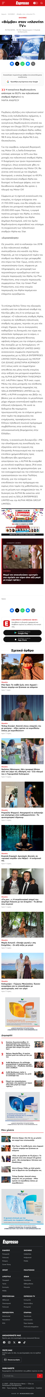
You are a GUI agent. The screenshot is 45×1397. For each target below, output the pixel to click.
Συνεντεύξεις (28, 1303)
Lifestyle (6, 1276)
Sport (5, 1270)
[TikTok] (24, 1342)
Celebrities (27, 1254)
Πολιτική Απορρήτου (26, 1388)
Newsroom (27, 30)
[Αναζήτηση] (41, 3)
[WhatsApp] (22, 64)
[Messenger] (28, 64)
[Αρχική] (10, 1242)
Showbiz (28, 1250)
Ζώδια (26, 1276)
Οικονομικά (6, 1303)
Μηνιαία (27, 1287)
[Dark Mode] (35, 3)
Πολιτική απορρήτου (31, 1327)
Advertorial (6, 1316)
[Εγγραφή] (40, 1376)
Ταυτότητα (27, 1316)
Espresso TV (29, 1296)
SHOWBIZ (22, 17)
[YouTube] (19, 1342)
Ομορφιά (5, 1280)
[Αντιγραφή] (33, 64)
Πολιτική (5, 1257)
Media (26, 1261)
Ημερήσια (27, 1280)
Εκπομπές (27, 1300)
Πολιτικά (5, 1307)
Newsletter (6, 1320)
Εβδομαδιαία (28, 1284)
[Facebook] (12, 64)
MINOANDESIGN (27, 1393)
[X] (14, 1342)
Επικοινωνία (28, 1320)
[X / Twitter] (17, 64)
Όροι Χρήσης (28, 1323)
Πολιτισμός (29, 1270)
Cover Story (6, 1264)
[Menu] (3, 3)
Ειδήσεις (6, 1250)
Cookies (39, 1388)
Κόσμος (5, 1261)
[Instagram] (9, 1342)
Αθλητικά (5, 1300)
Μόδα (4, 1291)
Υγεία (4, 1284)
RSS (3, 1323)
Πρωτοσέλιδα (8, 1296)
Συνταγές (5, 1287)
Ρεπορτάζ (5, 1254)
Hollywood (27, 1257)
